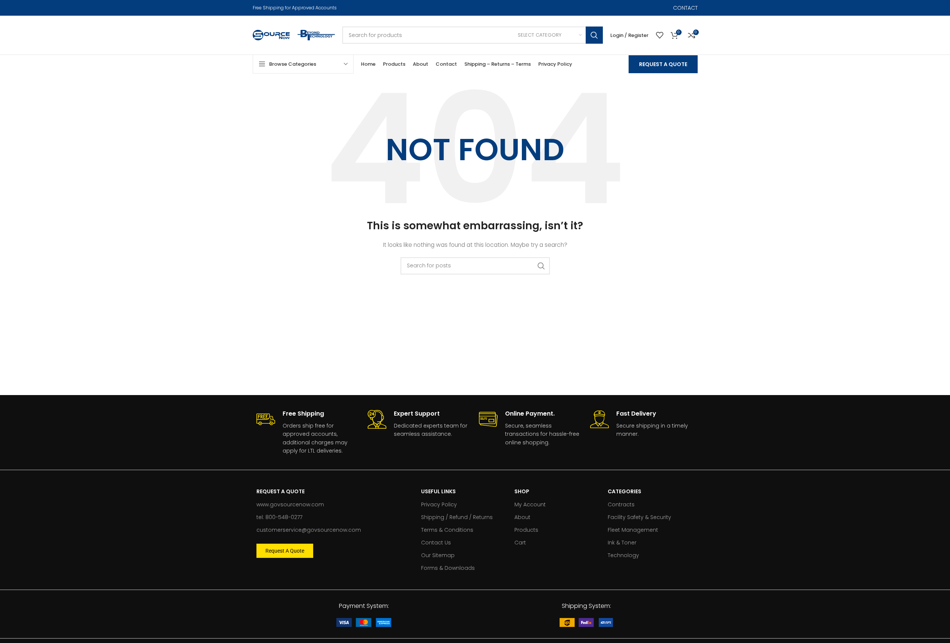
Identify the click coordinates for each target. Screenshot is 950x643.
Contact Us (436, 542)
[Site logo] (271, 34)
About (522, 517)
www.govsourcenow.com (290, 504)
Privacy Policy (439, 504)
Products (526, 530)
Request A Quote (663, 64)
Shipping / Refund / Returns (457, 517)
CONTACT (685, 8)
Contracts (621, 504)
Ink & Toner (622, 542)
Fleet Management (633, 530)
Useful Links (438, 491)
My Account (530, 504)
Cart (520, 542)
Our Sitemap (438, 555)
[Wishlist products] (659, 35)
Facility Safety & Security (639, 517)
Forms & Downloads (448, 568)
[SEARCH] (594, 35)
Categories (624, 491)
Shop (521, 491)
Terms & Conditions (447, 530)
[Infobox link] (308, 432)
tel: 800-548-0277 (279, 517)
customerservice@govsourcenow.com (308, 530)
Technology (623, 555)
